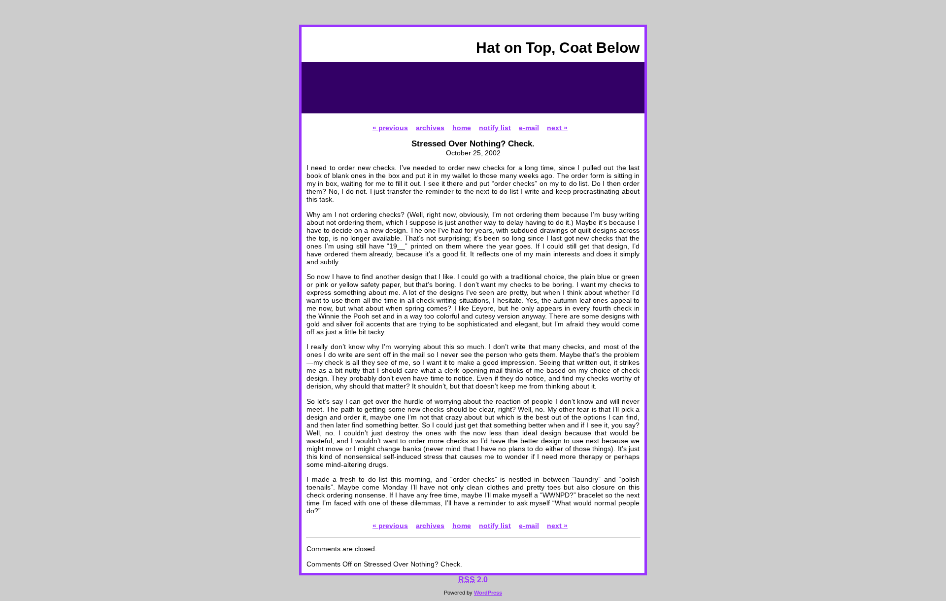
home (461, 128)
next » (557, 128)
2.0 (473, 579)
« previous (390, 128)
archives (430, 128)
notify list (495, 128)
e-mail (529, 128)
